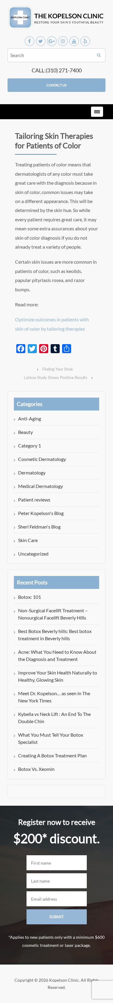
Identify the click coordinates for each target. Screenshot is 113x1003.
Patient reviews (34, 499)
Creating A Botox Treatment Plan (52, 755)
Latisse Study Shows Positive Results (55, 377)
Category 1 (29, 445)
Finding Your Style (57, 369)
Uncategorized (33, 553)
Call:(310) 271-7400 (57, 70)
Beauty (25, 432)
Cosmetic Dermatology (42, 459)
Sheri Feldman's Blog (39, 526)
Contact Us (56, 85)
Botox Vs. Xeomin (36, 769)
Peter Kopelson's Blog (41, 513)
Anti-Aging (29, 418)
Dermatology (32, 472)
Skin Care (28, 540)
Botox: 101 (29, 597)
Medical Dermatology (40, 486)
